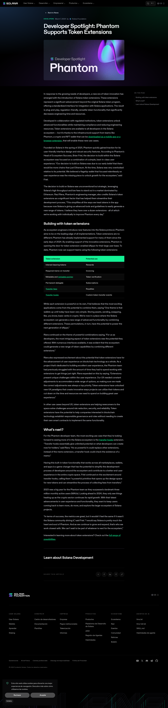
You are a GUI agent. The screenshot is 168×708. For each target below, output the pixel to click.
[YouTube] (137, 660)
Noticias (114, 637)
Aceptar (43, 695)
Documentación (40, 624)
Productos (73, 3)
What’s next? (140, 101)
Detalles (9, 701)
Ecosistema (87, 3)
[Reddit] (151, 660)
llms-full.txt (141, 624)
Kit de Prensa (25, 661)
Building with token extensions (146, 98)
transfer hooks (106, 439)
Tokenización (65, 628)
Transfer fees (51, 289)
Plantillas (38, 628)
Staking (12, 633)
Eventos (114, 628)
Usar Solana (28, 3)
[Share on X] (98, 574)
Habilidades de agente (146, 633)
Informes (63, 633)
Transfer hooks (52, 295)
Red (112, 624)
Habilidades (90, 640)
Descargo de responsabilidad (59, 661)
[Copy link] (121, 574)
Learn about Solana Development (147, 104)
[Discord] (146, 660)
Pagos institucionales (68, 624)
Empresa (63, 619)
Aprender (12, 628)
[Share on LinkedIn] (110, 574)
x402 (87, 631)
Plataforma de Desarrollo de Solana (95, 625)
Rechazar (17, 695)
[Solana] (10, 3)
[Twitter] (142, 661)
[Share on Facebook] (104, 574)
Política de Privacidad (79, 661)
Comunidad (116, 633)
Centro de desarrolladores (45, 619)
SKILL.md (141, 628)
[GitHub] (156, 660)
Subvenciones (13, 661)
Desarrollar (43, 3)
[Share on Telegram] (116, 574)
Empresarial (58, 3)
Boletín (114, 642)
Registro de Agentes (93, 635)
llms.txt (140, 619)
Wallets (12, 624)
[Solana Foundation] (19, 595)
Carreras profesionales (40, 661)
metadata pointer (65, 277)
